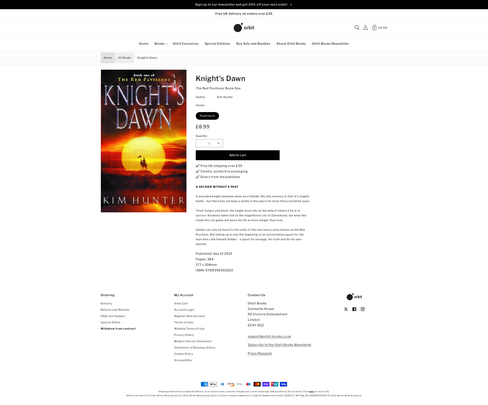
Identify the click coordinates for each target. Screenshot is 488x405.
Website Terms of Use (189, 328)
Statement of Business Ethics (194, 347)
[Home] (244, 27)
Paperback (207, 115)
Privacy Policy (184, 334)
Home (108, 57)
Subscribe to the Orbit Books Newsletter (279, 345)
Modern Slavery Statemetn (193, 341)
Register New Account (189, 316)
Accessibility (183, 360)
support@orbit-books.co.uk (269, 336)
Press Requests (260, 353)
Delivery (106, 303)
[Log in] (365, 27)
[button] (357, 27)
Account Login (184, 309)
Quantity (201, 135)
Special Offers (110, 322)
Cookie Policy (183, 353)
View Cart (181, 303)
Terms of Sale (183, 322)
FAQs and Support (113, 316)
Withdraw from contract (118, 328)
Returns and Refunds (115, 309)
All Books (124, 57)
